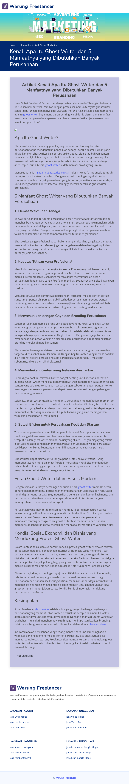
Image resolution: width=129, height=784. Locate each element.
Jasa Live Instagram (20, 722)
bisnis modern (97, 624)
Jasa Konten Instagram (22, 747)
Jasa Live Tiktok (17, 727)
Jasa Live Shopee (18, 717)
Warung (66, 777)
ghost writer (30, 114)
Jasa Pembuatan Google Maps (82, 747)
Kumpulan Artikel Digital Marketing (39, 45)
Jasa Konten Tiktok (19, 753)
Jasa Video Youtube (76, 727)
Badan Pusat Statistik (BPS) (53, 172)
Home (13, 45)
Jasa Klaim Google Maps (79, 753)
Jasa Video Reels (74, 722)
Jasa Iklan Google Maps (78, 758)
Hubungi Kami (25, 655)
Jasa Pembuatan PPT (20, 758)
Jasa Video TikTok (75, 717)
